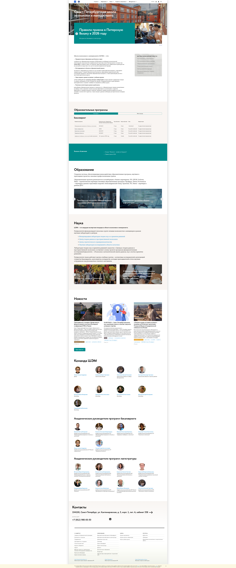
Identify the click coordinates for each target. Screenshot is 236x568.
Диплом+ (99, 547)
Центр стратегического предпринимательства (95, 242)
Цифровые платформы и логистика (82, 136)
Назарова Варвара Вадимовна (80, 488)
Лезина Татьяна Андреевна (80, 375)
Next (159, 33)
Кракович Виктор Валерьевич (81, 431)
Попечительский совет (79, 543)
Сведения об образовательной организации (83, 535)
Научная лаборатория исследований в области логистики (99, 245)
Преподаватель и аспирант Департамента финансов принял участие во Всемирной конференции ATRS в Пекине (86, 324)
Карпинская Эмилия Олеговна (124, 472)
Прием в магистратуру (101, 545)
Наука (121, 533)
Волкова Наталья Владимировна (102, 472)
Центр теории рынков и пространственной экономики (98, 239)
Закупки (76, 547)
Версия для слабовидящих (79, 552)
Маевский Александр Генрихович (124, 431)
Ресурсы (145, 533)
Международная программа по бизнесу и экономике (85, 126)
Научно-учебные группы (125, 539)
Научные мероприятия (124, 535)
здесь (138, 565)
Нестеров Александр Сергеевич (145, 375)
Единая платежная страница (80, 554)
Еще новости (79, 349)
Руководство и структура (79, 537)
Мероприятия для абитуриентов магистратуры (106, 537)
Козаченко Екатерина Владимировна (103, 431)
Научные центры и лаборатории (89, 278)
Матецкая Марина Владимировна (81, 472)
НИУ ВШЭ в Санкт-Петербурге (81, 5)
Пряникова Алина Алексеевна (102, 394)
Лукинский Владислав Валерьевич (146, 472)
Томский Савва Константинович (102, 448)
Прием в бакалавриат (101, 543)
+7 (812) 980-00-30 (81, 519)
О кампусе (77, 533)
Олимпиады (99, 541)
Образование (100, 533)
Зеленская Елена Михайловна (102, 488)
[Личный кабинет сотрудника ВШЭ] (158, 1)
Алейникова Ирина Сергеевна (102, 375)
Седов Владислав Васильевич (81, 408)
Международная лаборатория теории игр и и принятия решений (102, 236)
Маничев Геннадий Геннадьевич (145, 394)
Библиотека (145, 535)
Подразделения (77, 539)
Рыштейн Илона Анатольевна (123, 394)
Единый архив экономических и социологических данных (153, 540)
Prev (76, 33)
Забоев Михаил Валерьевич (123, 488)
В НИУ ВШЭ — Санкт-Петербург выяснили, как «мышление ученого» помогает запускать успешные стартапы (117, 324)
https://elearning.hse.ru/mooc (141, 559)
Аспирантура (99, 551)
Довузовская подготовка (102, 539)
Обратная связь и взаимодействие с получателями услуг (107, 554)
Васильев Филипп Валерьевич (81, 394)
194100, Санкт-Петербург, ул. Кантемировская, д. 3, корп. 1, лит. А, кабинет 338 (110, 512)
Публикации (145, 537)
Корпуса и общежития (78, 545)
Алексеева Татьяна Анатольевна (145, 431)
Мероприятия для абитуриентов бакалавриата (106, 535)
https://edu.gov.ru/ (108, 559)
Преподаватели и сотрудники (80, 541)
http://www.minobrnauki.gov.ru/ (80, 559)
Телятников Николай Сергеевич (124, 375)
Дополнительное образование (103, 549)
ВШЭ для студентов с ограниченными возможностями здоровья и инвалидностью (83, 550)
